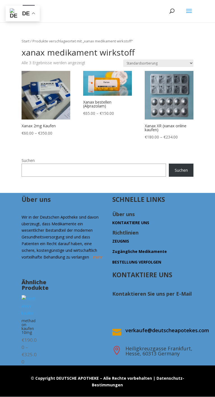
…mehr (96, 257)
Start (25, 41)
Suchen (28, 160)
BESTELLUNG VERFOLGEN (136, 262)
